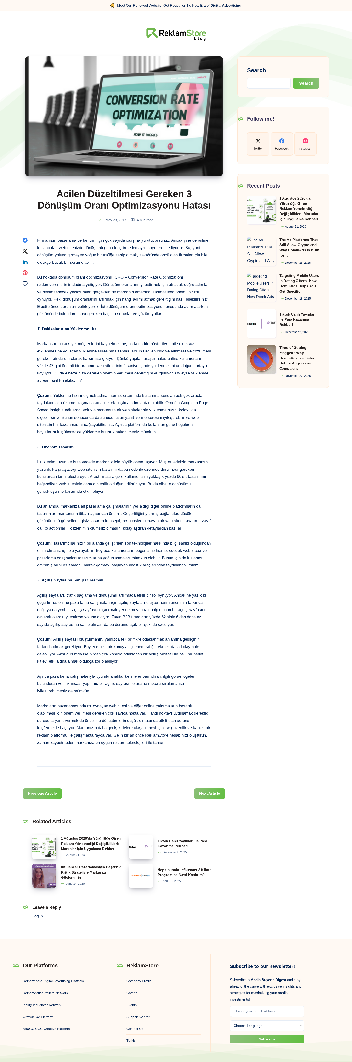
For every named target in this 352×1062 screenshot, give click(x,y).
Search (256, 70)
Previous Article (42, 793)
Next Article (209, 793)
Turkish (131, 1040)
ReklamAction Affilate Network (45, 993)
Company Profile (139, 981)
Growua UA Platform (38, 1017)
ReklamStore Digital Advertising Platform (53, 981)
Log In (37, 916)
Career (131, 993)
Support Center (138, 1017)
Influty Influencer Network (42, 1005)
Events (131, 1005)
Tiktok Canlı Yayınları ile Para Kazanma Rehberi (297, 319)
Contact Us (134, 1029)
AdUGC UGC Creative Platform (46, 1029)
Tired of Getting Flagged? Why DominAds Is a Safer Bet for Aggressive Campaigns (296, 358)
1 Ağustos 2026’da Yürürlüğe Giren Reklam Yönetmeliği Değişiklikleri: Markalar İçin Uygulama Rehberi (91, 843)
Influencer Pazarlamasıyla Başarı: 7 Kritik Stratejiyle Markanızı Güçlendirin (91, 872)
